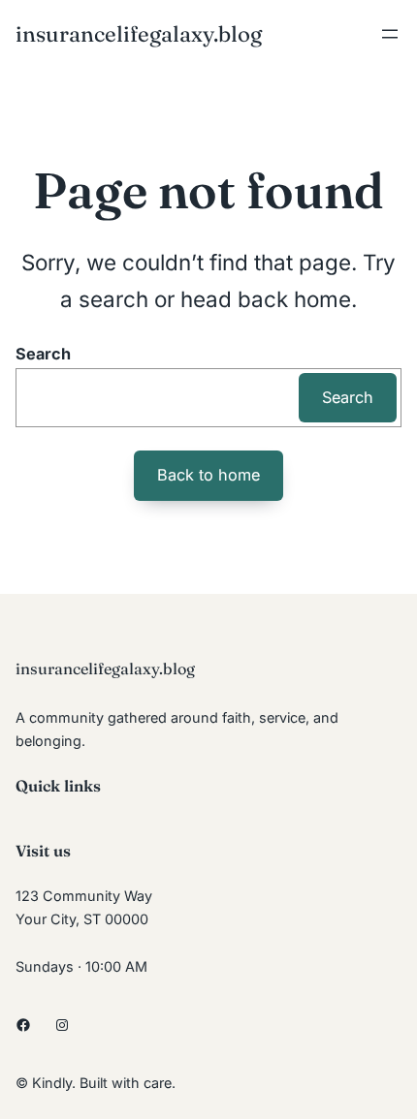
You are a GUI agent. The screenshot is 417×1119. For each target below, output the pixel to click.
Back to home (208, 474)
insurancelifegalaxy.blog (139, 33)
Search (43, 353)
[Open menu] (389, 34)
